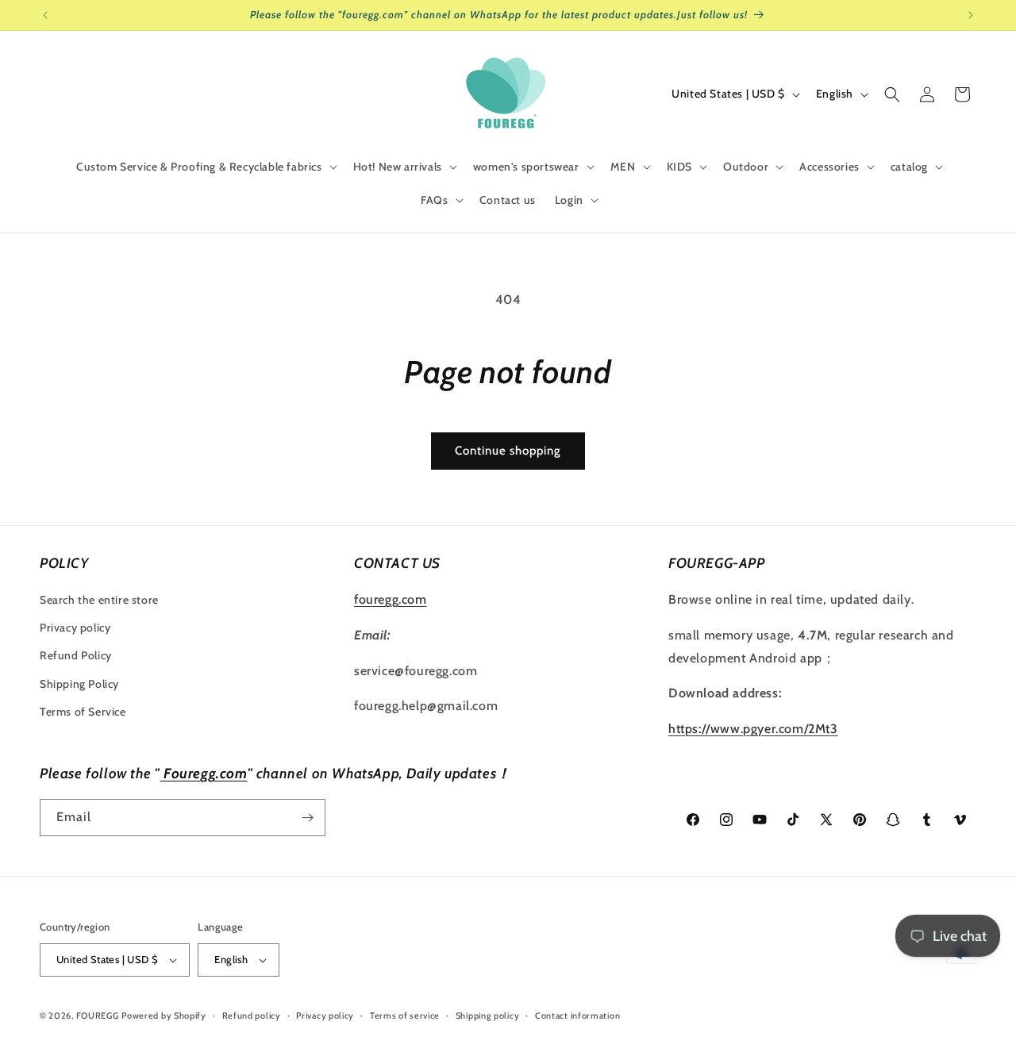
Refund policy (251, 1015)
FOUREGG (97, 1015)
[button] (205, 166)
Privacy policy (75, 627)
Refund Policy (76, 655)
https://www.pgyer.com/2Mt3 (753, 728)
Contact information (577, 1015)
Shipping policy (488, 1015)
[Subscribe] (307, 817)
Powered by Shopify (163, 1015)
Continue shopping (508, 450)
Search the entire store (99, 600)
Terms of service (405, 1015)
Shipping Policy (79, 684)
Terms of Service (83, 712)
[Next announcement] (970, 15)
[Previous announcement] (45, 15)
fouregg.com (390, 599)
